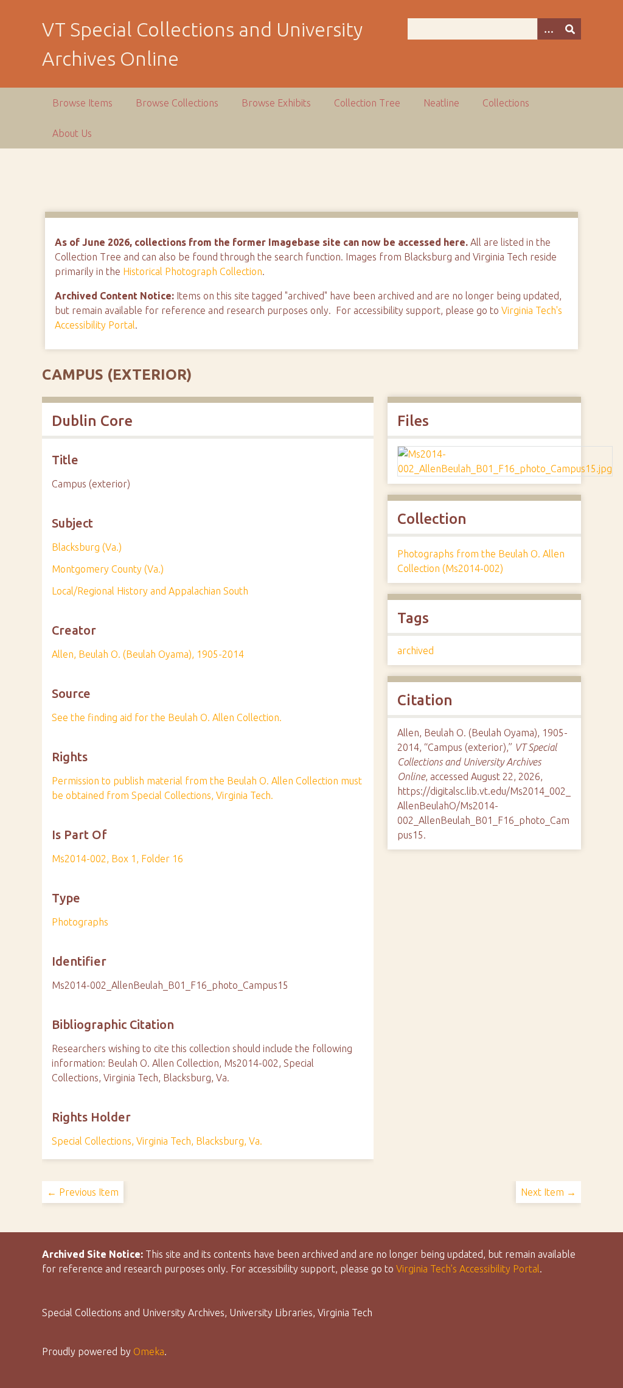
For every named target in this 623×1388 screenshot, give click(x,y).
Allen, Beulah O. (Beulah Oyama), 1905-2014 (148, 654)
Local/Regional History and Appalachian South (150, 590)
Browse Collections (177, 102)
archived (415, 650)
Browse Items (82, 102)
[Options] (548, 29)
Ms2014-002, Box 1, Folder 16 (117, 858)
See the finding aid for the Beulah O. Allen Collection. (167, 717)
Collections (505, 102)
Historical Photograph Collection (192, 271)
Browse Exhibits (276, 102)
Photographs (80, 921)
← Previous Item (83, 1192)
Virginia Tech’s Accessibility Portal (468, 1268)
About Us (72, 133)
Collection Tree (367, 102)
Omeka (148, 1351)
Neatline (441, 102)
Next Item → (548, 1192)
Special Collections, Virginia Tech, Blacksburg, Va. (157, 1140)
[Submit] (570, 29)
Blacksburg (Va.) (87, 547)
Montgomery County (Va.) (108, 568)
